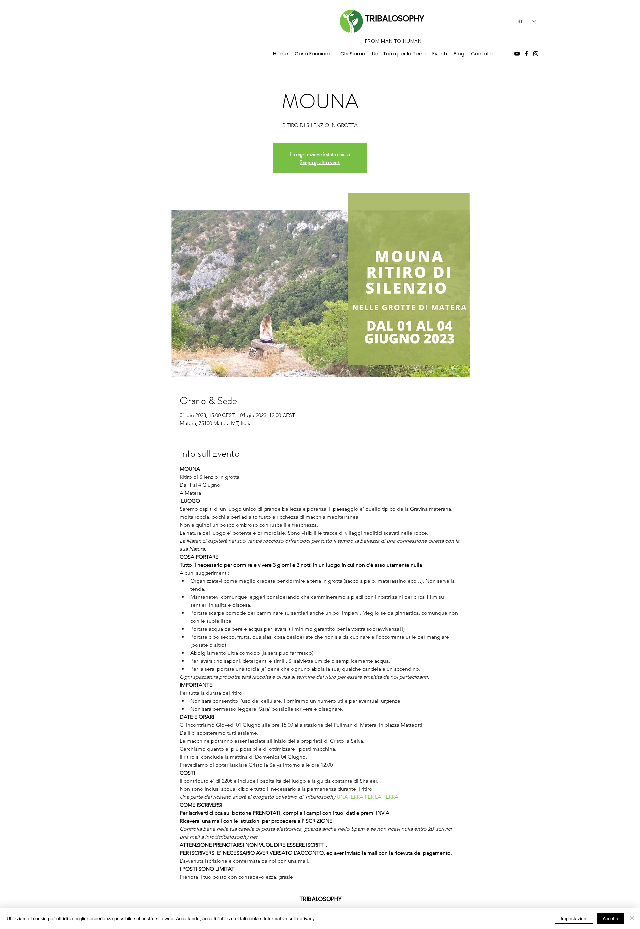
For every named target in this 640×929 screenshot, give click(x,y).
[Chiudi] (632, 918)
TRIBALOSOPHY (394, 18)
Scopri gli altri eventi (320, 162)
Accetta (610, 918)
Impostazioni (574, 918)
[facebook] (526, 53)
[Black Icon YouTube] (517, 53)
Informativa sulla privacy (289, 918)
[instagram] (535, 53)
